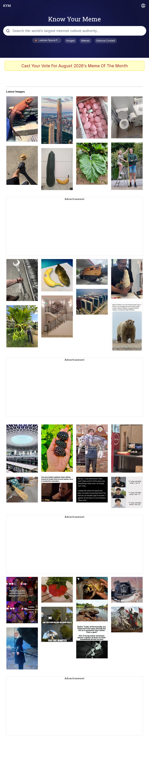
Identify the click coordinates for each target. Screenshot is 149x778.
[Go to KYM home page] (7, 6)
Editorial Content (105, 40)
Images (70, 40)
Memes (85, 40)
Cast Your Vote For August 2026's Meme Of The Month (74, 65)
